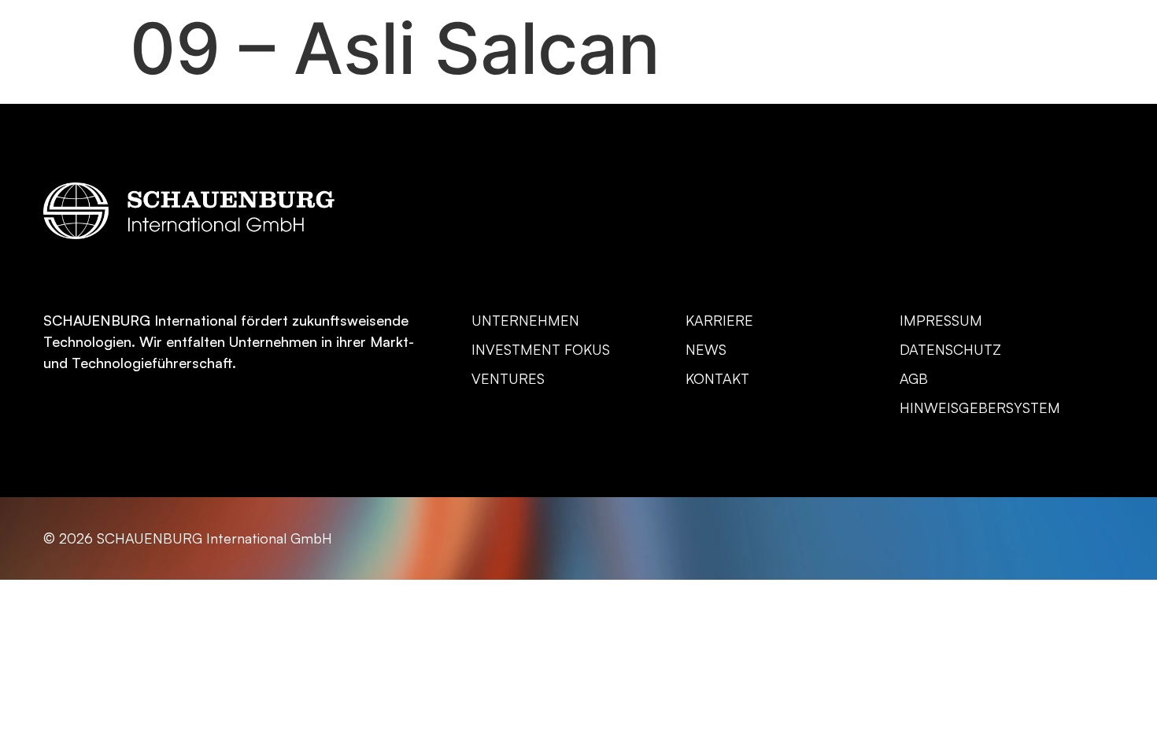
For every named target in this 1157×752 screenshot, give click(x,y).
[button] (1103, 67)
